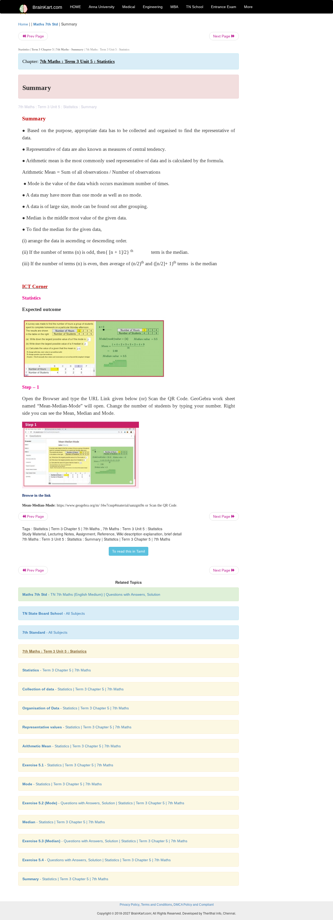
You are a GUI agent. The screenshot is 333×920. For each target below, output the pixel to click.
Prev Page (35, 36)
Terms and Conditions (156, 904)
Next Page (222, 36)
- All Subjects (53, 613)
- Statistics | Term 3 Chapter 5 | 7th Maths (73, 689)
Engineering (153, 7)
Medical (128, 7)
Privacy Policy (129, 904)
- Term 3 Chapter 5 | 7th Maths (56, 670)
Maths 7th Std (45, 24)
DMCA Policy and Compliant (194, 904)
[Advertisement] (281, 99)
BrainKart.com (47, 7)
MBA (174, 7)
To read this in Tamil (128, 551)
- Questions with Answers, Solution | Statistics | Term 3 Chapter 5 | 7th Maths (103, 803)
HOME (75, 7)
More (248, 7)
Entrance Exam (223, 7)
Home (23, 24)
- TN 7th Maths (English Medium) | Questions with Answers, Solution (91, 594)
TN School (194, 7)
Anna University (101, 7)
